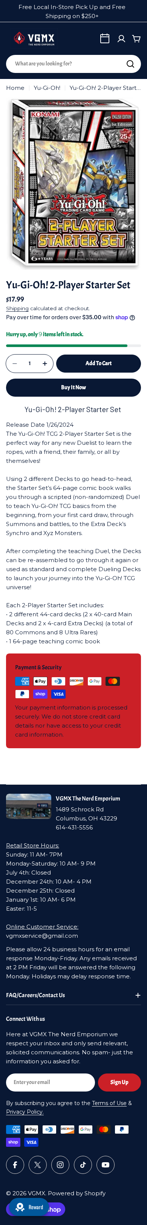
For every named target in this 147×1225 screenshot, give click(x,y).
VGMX (36, 1193)
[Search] (130, 63)
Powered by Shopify (77, 1193)
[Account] (121, 38)
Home (15, 87)
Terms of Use (109, 1103)
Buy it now (73, 387)
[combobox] (73, 64)
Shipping (17, 308)
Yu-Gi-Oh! (47, 87)
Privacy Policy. (25, 1111)
